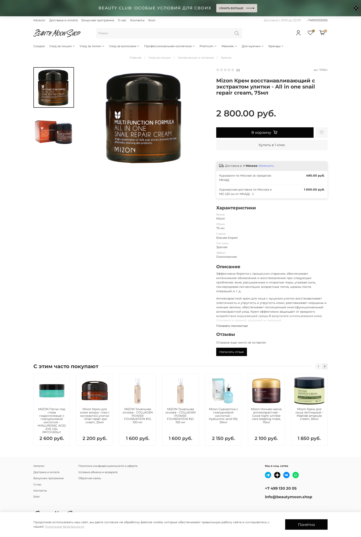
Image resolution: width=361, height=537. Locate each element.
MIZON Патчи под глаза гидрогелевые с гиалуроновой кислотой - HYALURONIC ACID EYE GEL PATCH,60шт (52, 420)
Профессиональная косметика (168, 46)
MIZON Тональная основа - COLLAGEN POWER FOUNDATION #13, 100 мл (138, 415)
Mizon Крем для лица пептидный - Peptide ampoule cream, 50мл (309, 414)
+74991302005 (317, 20)
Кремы (226, 57)
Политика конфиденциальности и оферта (107, 466)
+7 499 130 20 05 (281, 488)
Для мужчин (251, 46)
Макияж (227, 46)
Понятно (306, 524)
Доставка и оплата (63, 20)
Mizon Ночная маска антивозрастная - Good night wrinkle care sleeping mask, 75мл (266, 415)
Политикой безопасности (64, 526)
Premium (207, 46)
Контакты (137, 20)
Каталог (39, 20)
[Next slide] (202, 117)
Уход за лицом (60, 46)
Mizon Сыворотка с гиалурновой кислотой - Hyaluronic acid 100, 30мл (223, 415)
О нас (122, 20)
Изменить (266, 166)
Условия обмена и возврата (98, 472)
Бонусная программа (97, 20)
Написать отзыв (231, 352)
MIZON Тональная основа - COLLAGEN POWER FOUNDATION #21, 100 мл (180, 415)
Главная (135, 57)
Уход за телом (90, 46)
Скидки (39, 46)
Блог (152, 20)
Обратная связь (89, 478)
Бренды (274, 46)
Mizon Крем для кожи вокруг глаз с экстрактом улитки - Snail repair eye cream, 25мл (94, 415)
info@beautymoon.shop (288, 496)
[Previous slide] (86, 117)
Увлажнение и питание (196, 57)
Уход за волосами (122, 46)
